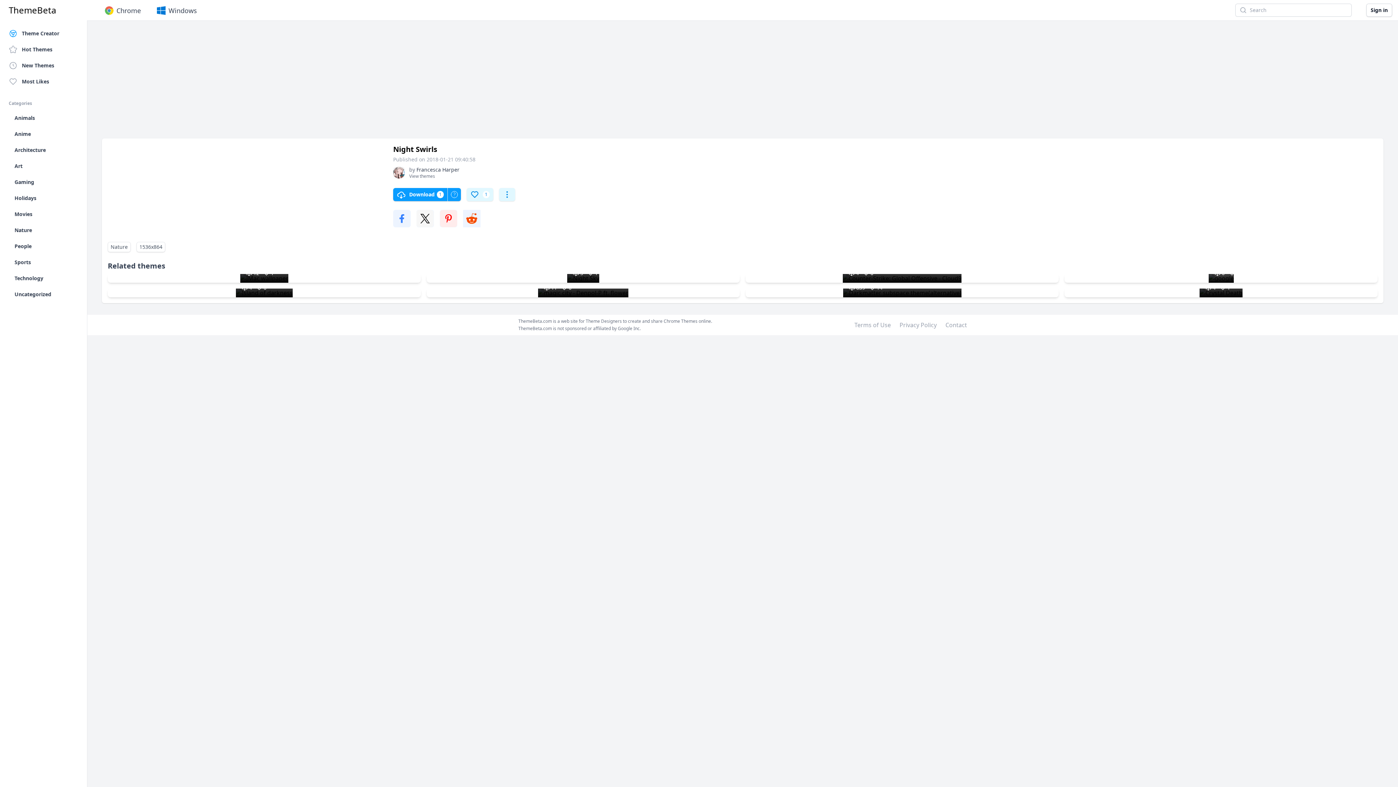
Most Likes (35, 81)
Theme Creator (40, 33)
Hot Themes (37, 49)
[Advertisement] (320, 83)
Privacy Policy (918, 325)
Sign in (1379, 10)
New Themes (38, 65)
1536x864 (150, 246)
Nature (119, 246)
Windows (183, 10)
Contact (956, 325)
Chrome (128, 10)
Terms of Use (872, 325)
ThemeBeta (32, 10)
